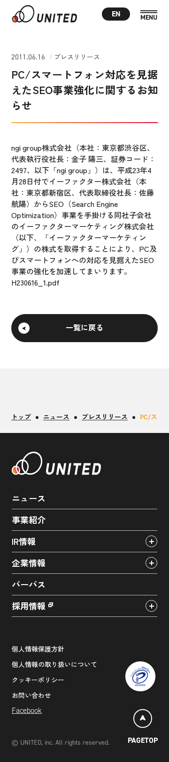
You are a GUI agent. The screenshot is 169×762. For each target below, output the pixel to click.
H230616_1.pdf (35, 282)
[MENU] (149, 16)
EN (116, 14)
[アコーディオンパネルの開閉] (151, 541)
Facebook (27, 710)
